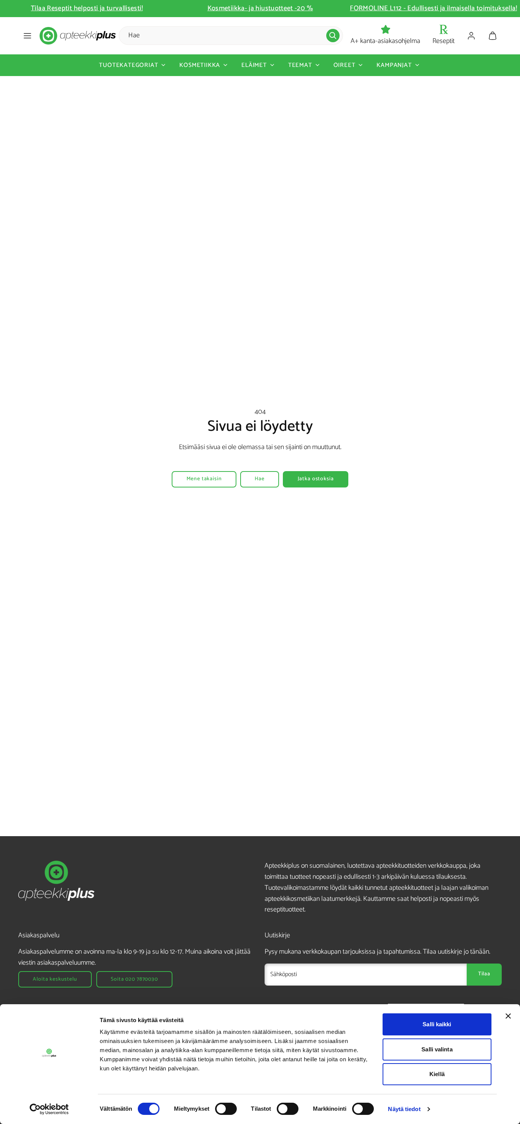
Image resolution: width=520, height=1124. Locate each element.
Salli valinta (436, 1049)
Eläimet (254, 65)
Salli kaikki (437, 1024)
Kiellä (437, 1074)
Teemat (300, 65)
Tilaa (484, 974)
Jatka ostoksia (316, 479)
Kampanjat (394, 65)
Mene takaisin (204, 479)
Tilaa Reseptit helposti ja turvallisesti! (87, 8)
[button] (27, 36)
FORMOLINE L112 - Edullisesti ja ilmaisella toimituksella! (433, 8)
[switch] (226, 1109)
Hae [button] (260, 479)
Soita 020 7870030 (134, 979)
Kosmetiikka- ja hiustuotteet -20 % (260, 8)
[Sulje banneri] (508, 1016)
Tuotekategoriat (128, 65)
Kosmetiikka (199, 65)
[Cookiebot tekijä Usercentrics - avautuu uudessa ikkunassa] (49, 1109)
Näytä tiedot (404, 1109)
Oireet (344, 65)
